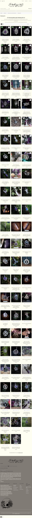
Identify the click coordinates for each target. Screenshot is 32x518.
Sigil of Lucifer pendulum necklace (5, 235)
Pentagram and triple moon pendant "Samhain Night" (5, 306)
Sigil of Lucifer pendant (26, 199)
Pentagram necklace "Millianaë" (26, 148)
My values (27, 490)
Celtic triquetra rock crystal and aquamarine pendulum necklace (26, 94)
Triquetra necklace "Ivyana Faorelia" (16, 396)
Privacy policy (15, 488)
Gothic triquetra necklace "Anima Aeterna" (5, 76)
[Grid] (1, 24)
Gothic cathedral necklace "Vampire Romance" (5, 40)
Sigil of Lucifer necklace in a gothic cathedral (27, 40)
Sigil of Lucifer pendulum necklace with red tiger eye (26, 342)
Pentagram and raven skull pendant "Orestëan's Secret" (16, 306)
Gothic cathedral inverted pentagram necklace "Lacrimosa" (16, 58)
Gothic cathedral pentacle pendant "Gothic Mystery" (26, 76)
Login (20, 485)
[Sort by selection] (30, 24)
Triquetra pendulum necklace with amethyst (5, 218)
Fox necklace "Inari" (5, 164)
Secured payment (15, 487)
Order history (21, 489)
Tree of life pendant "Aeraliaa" (5, 431)
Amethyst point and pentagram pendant (26, 235)
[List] (3, 24)
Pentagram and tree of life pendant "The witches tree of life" (16, 288)
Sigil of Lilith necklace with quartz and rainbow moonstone (26, 130)
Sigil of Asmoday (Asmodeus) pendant (5, 378)
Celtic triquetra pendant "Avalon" (26, 431)
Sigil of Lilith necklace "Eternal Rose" (5, 200)
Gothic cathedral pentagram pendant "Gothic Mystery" (16, 76)
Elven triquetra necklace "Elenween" (16, 165)
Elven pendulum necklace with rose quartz (5, 252)
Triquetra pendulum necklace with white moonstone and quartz (16, 94)
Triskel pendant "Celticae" (5, 270)
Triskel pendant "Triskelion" (16, 270)
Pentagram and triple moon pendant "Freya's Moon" (5, 448)
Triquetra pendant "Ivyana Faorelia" (26, 306)
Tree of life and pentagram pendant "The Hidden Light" (5, 360)
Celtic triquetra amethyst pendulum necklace (5, 182)
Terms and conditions (14, 485)
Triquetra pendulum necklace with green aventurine (16, 182)
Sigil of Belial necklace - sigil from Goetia (16, 378)
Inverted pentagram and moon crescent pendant (16, 342)
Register (21, 486)
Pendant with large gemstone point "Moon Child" (16, 200)
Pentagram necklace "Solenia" (5, 288)
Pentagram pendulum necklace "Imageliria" (16, 448)
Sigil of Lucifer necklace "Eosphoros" (5, 58)
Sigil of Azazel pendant (26, 287)
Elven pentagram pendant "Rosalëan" (5, 112)
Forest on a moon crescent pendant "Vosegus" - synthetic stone (5, 94)
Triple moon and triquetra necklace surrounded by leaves (27, 113)
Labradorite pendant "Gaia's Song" (27, 218)
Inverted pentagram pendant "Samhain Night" (16, 252)
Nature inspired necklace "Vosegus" (5, 130)
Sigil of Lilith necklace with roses (26, 182)
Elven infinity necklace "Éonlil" (16, 148)
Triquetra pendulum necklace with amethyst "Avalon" (26, 378)
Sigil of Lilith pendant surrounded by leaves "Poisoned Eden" (16, 360)
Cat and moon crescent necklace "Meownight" (26, 165)
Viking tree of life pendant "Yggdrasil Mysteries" (26, 270)
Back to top (20, 452)
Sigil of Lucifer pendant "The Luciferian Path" (5, 413)
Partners (27, 491)
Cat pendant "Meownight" (5, 324)
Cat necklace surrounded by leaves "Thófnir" (16, 113)
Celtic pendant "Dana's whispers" (26, 252)
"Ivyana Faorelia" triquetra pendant (26, 396)
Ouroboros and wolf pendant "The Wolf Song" (16, 413)
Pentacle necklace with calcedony (16, 130)
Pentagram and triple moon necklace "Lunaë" (5, 148)
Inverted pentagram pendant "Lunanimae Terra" (5, 342)
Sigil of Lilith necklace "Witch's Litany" (26, 58)
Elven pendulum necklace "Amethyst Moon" (26, 413)
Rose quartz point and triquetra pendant (16, 235)
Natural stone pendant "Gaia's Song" (16, 218)
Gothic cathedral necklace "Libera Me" (16, 40)
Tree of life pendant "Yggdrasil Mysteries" (5, 396)
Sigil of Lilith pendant (27, 359)
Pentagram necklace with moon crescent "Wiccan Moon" (16, 324)
